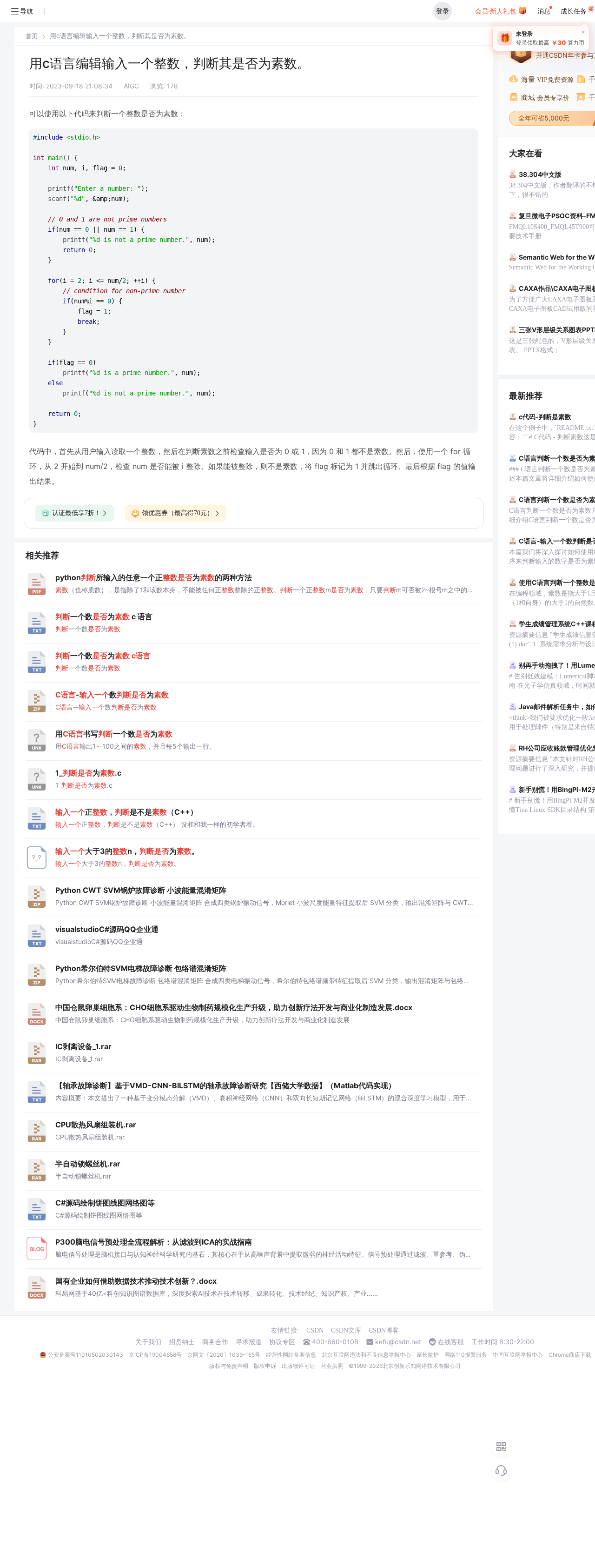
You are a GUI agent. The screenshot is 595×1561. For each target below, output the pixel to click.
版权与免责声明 (228, 1365)
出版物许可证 (298, 1365)
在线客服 (451, 1342)
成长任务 (574, 11)
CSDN (315, 1330)
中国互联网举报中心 (518, 1354)
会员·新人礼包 (496, 11)
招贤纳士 (182, 1342)
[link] (32, 36)
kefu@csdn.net (398, 1342)
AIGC (131, 86)
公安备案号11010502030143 (85, 1354)
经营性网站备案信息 (291, 1354)
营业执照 (332, 1365)
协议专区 (282, 1342)
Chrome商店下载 (570, 1354)
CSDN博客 (384, 1330)
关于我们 (148, 1342)
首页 (32, 36)
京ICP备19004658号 (155, 1354)
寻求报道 (249, 1342)
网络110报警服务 (465, 1354)
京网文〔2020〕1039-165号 (223, 1354)
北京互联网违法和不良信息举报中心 (366, 1354)
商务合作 (215, 1342)
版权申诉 (265, 1365)
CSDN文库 (346, 1330)
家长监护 (427, 1354)
